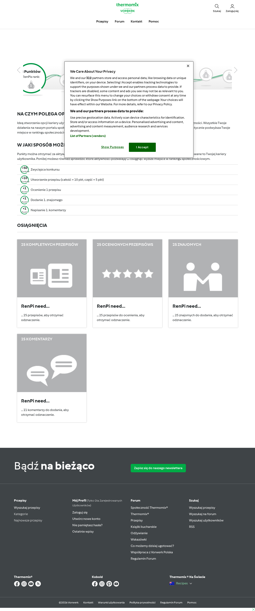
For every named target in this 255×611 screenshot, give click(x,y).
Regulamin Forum (143, 558)
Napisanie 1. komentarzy (48, 210)
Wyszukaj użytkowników (206, 520)
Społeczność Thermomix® (149, 507)
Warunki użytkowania (111, 602)
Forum (135, 500)
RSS (192, 527)
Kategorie (21, 514)
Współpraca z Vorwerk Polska (152, 552)
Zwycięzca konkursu (45, 169)
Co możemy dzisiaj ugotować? (152, 546)
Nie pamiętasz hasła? (87, 525)
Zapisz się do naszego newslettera (158, 468)
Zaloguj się (79, 512)
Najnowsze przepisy (28, 520)
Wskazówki (139, 539)
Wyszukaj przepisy (27, 507)
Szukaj (194, 500)
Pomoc (191, 602)
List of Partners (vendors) (88, 136)
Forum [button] (119, 21)
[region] (129, 109)
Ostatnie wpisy (83, 531)
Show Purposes (112, 147)
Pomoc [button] (154, 21)
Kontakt (88, 602)
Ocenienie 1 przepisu (46, 190)
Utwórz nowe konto (86, 519)
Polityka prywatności (142, 602)
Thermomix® (140, 514)
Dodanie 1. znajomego (47, 200)
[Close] (188, 65)
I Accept (142, 147)
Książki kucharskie (144, 527)
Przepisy (20, 500)
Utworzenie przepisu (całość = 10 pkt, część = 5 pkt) (67, 180)
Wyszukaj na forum (202, 514)
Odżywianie (139, 533)
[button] (217, 8)
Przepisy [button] (102, 21)
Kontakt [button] (136, 21)
